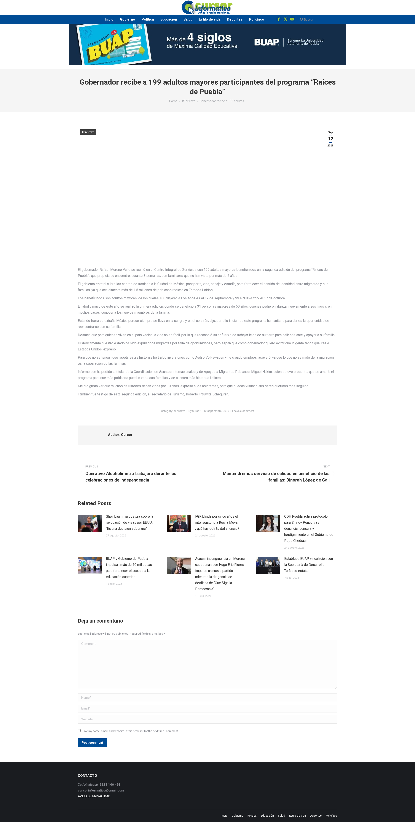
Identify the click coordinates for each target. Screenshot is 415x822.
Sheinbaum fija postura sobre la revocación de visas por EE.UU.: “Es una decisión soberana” (129, 522)
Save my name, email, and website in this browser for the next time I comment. (130, 731)
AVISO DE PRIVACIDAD (94, 796)
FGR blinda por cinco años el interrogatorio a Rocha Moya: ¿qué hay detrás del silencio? (217, 522)
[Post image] (90, 523)
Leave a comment (243, 411)
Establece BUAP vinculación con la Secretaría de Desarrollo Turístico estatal (308, 565)
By (194, 411)
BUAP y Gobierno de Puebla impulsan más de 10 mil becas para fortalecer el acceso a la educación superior (129, 568)
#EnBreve (88, 132)
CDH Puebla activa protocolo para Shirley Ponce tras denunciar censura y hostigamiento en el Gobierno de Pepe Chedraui (308, 528)
